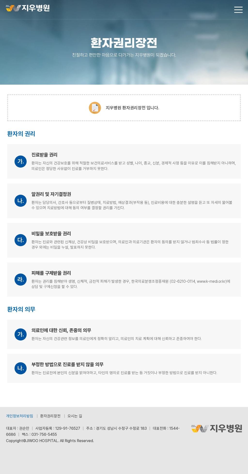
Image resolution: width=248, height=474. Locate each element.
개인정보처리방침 (19, 416)
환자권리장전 (50, 416)
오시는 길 (75, 416)
